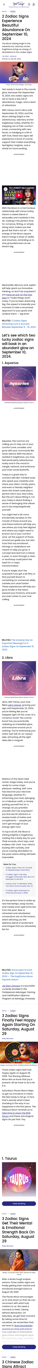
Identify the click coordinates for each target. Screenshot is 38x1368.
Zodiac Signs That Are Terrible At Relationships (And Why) (19, 869)
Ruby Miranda (7, 1038)
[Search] (28, 4)
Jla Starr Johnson (9, 56)
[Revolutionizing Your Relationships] (19, 4)
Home (4, 11)
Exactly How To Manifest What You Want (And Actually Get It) (19, 885)
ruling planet (14, 705)
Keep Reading (19, 1203)
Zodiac (12, 11)
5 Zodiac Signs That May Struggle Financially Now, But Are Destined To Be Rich (20, 876)
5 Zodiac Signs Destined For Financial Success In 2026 (18, 891)
